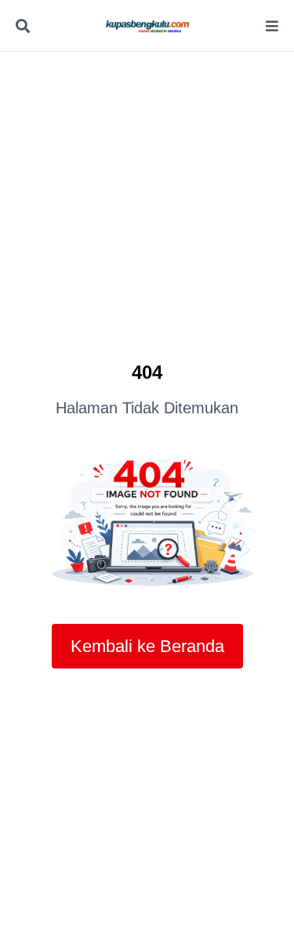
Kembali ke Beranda (147, 646)
